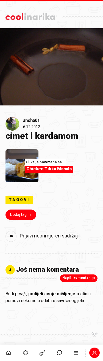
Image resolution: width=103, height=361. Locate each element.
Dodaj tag (18, 214)
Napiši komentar (76, 278)
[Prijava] (94, 353)
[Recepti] (42, 353)
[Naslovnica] (8, 353)
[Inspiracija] (25, 353)
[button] (59, 353)
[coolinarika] (31, 15)
